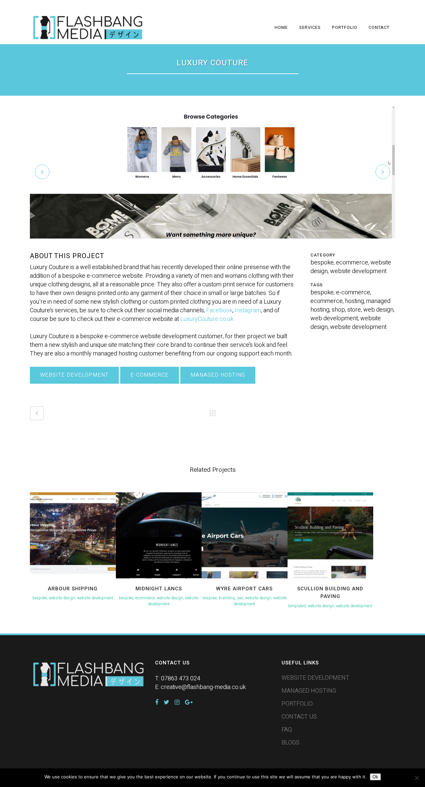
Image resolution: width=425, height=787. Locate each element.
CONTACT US (299, 717)
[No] (416, 777)
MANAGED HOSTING (309, 691)
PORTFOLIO (297, 704)
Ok (375, 776)
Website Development (74, 375)
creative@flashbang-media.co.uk (203, 687)
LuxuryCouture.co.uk (206, 319)
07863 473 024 (180, 678)
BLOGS (290, 742)
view (72, 535)
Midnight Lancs (158, 588)
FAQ (287, 730)
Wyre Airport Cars (244, 588)
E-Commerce (149, 375)
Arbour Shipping (73, 588)
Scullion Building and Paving (330, 592)
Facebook (219, 310)
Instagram (248, 310)
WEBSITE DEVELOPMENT (315, 678)
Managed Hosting (218, 375)
